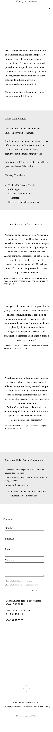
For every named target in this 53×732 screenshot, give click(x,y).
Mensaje (9, 559)
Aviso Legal (9, 706)
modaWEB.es (33, 716)
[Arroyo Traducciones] (27, 3)
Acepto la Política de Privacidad (19, 581)
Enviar (34, 590)
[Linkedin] (26, 688)
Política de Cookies (41, 706)
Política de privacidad (23, 706)
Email (8, 549)
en (49, 8)
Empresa (9, 538)
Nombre (9, 527)
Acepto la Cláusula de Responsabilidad (22, 585)
